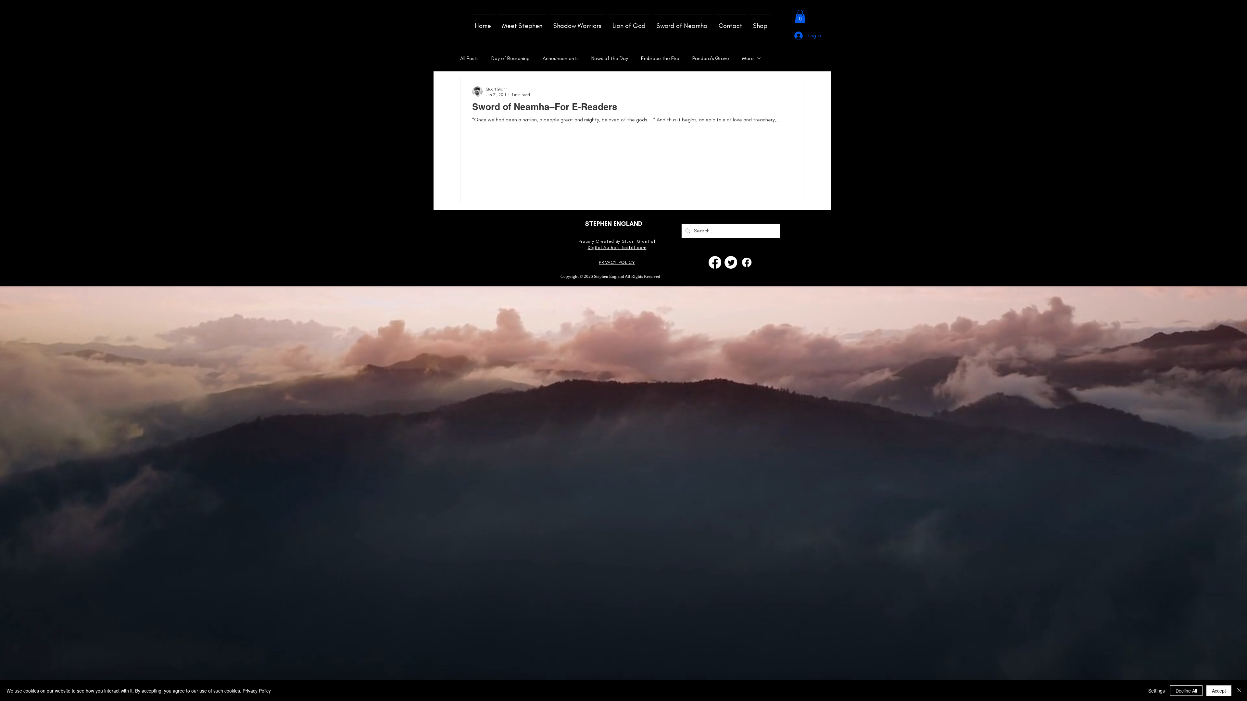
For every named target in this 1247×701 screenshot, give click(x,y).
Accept (1219, 690)
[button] (800, 16)
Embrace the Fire (660, 58)
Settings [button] (1156, 690)
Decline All (1186, 690)
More (748, 58)
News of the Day (609, 58)
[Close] (1239, 690)
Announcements (560, 58)
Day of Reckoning (510, 58)
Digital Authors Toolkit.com (617, 247)
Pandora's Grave (710, 58)
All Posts (469, 58)
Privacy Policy (257, 690)
